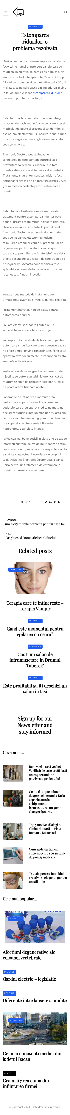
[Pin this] (55, 502)
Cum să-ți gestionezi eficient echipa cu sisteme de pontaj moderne (47, 853)
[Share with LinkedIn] (50, 502)
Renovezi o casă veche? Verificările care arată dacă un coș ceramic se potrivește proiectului (48, 772)
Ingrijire (35, 26)
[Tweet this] (45, 502)
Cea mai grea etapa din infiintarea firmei (26, 1083)
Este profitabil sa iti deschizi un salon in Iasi (35, 688)
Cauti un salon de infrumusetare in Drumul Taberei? (35, 659)
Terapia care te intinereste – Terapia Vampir (35, 605)
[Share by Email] (59, 502)
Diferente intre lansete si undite (35, 1000)
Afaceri (9, 1073)
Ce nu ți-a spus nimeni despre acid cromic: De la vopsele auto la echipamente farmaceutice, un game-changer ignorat (47, 801)
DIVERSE (9, 972)
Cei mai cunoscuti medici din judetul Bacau (32, 1056)
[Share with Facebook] (41, 502)
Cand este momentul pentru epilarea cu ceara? (35, 631)
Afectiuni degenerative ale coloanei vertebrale (29, 954)
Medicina (16, 918)
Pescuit (9, 993)
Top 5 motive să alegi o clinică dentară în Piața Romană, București (45, 829)
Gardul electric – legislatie (29, 979)
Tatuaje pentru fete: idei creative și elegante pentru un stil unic (48, 877)
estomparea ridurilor (46, 93)
